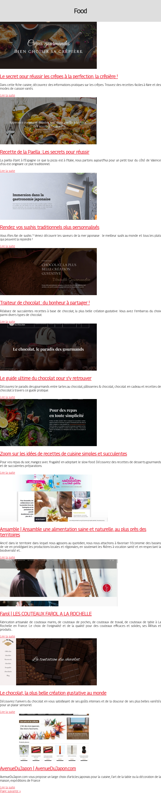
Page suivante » (10, 791)
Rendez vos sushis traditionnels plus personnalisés (49, 227)
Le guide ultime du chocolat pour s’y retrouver (45, 378)
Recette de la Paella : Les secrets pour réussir (44, 152)
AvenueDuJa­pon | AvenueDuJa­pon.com (38, 768)
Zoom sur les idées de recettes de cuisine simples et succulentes (63, 453)
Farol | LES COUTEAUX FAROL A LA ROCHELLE (46, 613)
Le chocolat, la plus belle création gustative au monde (53, 693)
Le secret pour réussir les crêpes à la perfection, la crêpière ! (59, 76)
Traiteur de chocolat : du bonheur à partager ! (45, 302)
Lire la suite (7, 95)
